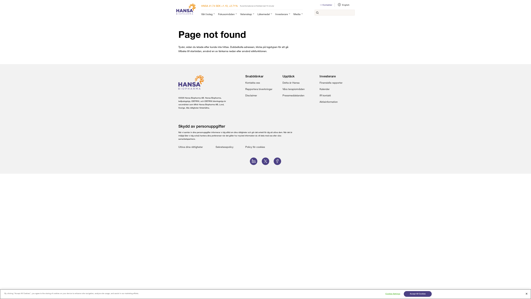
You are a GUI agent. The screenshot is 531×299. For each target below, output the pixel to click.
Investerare (281, 14)
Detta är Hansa (291, 82)
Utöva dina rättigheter (190, 146)
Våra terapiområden (294, 89)
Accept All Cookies (418, 294)
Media (296, 14)
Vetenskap (246, 14)
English (345, 4)
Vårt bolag (207, 14)
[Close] (527, 294)
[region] (265, 294)
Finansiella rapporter (331, 82)
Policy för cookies (255, 146)
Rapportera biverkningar (258, 89)
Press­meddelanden (293, 95)
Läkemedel (263, 14)
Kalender (325, 89)
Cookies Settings (392, 294)
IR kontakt (325, 95)
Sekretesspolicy (224, 146)
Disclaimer (251, 95)
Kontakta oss (252, 82)
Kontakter (327, 4)
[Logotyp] (186, 10)
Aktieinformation (329, 101)
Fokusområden (226, 14)
